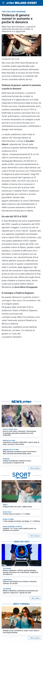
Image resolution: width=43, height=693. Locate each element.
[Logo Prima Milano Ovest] (21, 2)
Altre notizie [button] (35, 468)
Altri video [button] (36, 598)
